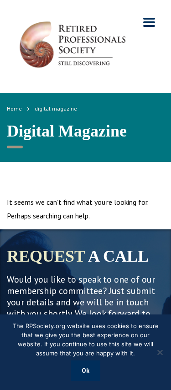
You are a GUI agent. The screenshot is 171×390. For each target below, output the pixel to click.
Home (14, 108)
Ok (85, 370)
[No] (159, 352)
